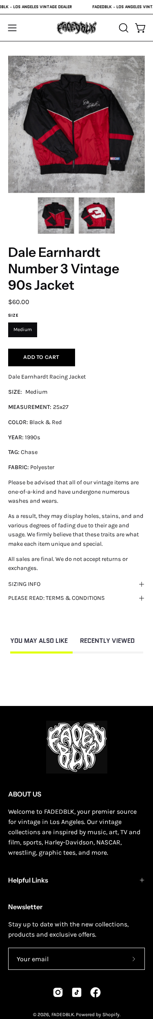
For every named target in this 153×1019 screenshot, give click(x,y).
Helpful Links (28, 880)
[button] (123, 28)
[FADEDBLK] (76, 27)
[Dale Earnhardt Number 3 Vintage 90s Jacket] (56, 215)
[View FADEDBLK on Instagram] (58, 992)
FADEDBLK (62, 1014)
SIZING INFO (24, 584)
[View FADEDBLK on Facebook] (95, 992)
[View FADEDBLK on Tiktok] (77, 992)
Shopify (111, 1014)
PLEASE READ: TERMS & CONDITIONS (56, 598)
